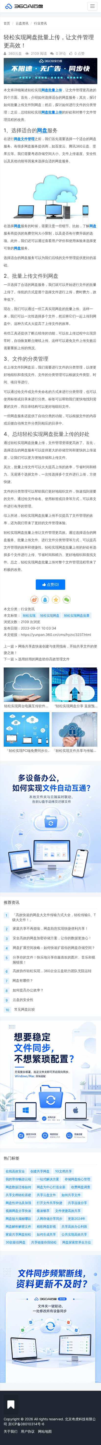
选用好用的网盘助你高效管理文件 (44, 659)
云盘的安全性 (23, 1000)
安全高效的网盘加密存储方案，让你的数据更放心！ (52, 938)
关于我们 (10, 1431)
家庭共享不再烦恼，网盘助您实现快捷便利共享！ (50, 928)
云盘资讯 (22, 23)
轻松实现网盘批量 (76, 615)
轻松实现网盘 (49, 615)
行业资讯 (40, 23)
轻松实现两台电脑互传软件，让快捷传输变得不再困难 (26, 706)
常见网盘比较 (24, 1009)
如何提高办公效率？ (28, 990)
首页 (7, 23)
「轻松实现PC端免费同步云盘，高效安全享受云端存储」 (26, 750)
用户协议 (28, 1431)
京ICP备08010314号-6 (26, 1424)
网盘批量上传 (51, 90)
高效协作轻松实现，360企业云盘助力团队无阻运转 (52, 971)
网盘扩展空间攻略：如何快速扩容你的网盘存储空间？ (54, 947)
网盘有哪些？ (23, 980)
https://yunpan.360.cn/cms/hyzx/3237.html (56, 634)
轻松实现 (29, 615)
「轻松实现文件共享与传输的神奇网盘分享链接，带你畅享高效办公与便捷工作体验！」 (74, 750)
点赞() (52, 584)
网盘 (42, 130)
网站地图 (45, 1431)
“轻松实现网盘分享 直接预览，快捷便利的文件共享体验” (74, 706)
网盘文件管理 (24, 139)
